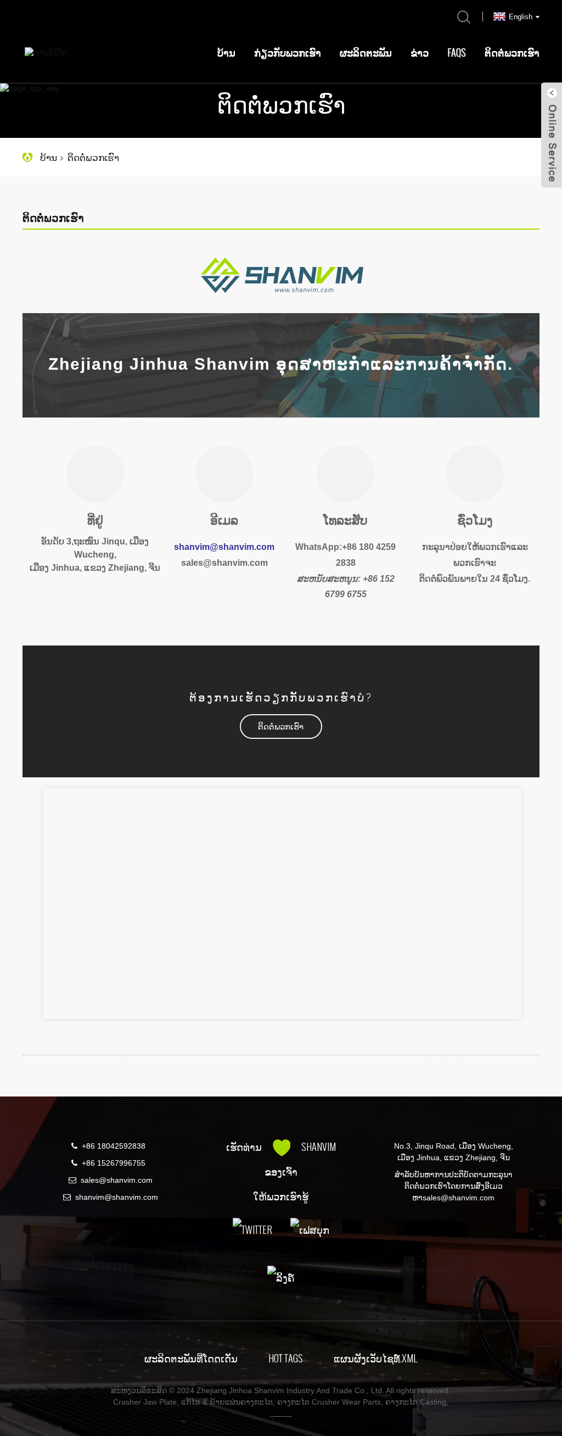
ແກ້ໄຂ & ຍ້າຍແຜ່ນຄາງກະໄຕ (227, 1402)
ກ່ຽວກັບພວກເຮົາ (287, 53)
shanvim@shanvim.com (116, 1197)
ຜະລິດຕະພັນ (366, 53)
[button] (281, 726)
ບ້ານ (226, 53)
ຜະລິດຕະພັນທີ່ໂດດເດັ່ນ (191, 1358)
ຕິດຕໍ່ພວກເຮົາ (512, 53)
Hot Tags (285, 1358)
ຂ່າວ (420, 53)
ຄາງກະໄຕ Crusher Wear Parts (329, 1402)
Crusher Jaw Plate (145, 1402)
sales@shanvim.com (117, 1180)
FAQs (456, 53)
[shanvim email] (224, 588)
